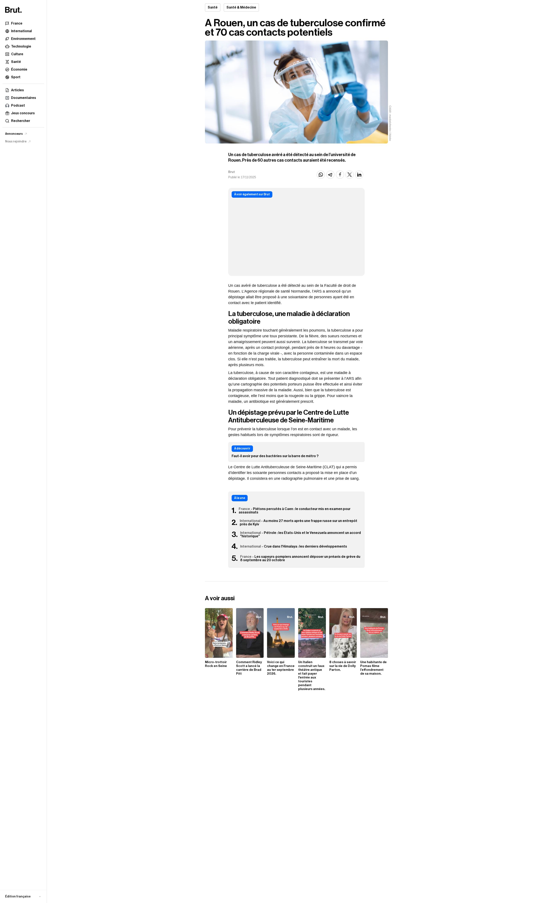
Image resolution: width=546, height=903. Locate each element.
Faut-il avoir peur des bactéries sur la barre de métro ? (275, 456)
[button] (23, 896)
